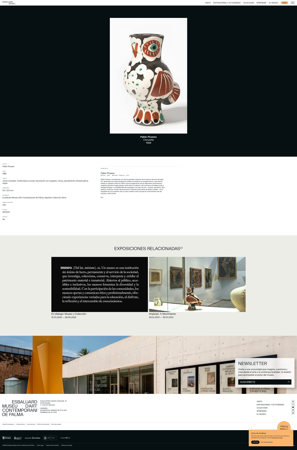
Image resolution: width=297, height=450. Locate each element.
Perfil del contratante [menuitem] (43, 424)
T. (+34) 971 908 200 (47, 405)
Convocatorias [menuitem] (31, 424)
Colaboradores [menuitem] (20, 424)
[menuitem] (208, 3)
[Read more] (99, 288)
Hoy (284, 3)
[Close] (291, 432)
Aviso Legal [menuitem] (40, 445)
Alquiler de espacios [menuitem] (8, 424)
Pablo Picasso (8, 166)
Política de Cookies (277, 437)
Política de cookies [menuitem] (66, 445)
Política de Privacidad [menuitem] (52, 445)
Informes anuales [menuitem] (56, 424)
